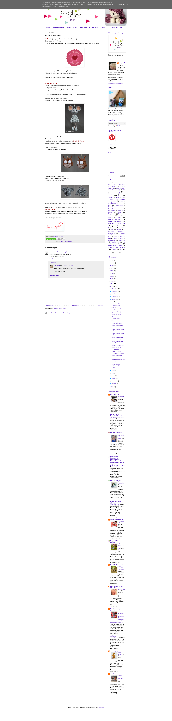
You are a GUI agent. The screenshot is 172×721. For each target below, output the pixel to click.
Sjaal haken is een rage (118, 320)
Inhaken (121, 194)
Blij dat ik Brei (114, 394)
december (115, 289)
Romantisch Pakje (117, 323)
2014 (111, 284)
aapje (121, 201)
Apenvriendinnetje (116, 312)
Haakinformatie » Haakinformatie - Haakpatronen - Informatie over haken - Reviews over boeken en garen (117, 460)
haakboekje (118, 226)
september (115, 296)
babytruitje (121, 210)
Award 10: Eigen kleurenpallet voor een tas (118, 366)
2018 (111, 273)
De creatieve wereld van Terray (116, 587)
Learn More (121, 4)
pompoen (114, 244)
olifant (121, 238)
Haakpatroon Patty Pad (117, 465)
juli (113, 302)
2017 (111, 276)
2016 (111, 278)
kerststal (123, 233)
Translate (121, 126)
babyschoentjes (112, 208)
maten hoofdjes (118, 236)
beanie (110, 212)
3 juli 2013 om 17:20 (69, 252)
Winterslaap (121, 396)
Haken (62, 241)
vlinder (110, 252)
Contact (103, 27)
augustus (114, 299)
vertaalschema (119, 251)
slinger (114, 249)
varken (110, 251)
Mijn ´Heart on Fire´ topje (121, 437)
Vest (117, 199)
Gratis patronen (58, 27)
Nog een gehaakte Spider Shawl (117, 317)
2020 (112, 268)
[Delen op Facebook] (62, 239)
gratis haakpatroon (115, 221)
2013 (111, 286)
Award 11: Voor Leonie (118, 362)
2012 (111, 387)
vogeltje (116, 253)
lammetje (120, 235)
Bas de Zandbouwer (120, 188)
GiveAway (115, 192)
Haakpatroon (112, 194)
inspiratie (111, 233)
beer (119, 212)
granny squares (114, 219)
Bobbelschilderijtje (115, 190)
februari (114, 381)
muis (109, 238)
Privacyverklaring (115, 27)
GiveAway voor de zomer (118, 359)
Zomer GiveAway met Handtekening (118, 338)
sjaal (110, 247)
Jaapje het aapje (116, 314)
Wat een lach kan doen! (118, 345)
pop (121, 244)
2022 (112, 263)
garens (119, 217)
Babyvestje (114, 186)
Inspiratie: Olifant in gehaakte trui (117, 304)
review (121, 245)
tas (121, 249)
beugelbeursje (112, 214)
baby (109, 205)
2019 (111, 271)
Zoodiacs (113, 201)
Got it (129, 4)
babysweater (111, 210)
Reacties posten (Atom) (60, 308)
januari (114, 383)
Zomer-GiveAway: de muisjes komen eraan (118, 352)
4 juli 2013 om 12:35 (68, 265)
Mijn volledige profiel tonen (115, 83)
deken (110, 216)
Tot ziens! (113, 637)
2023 (112, 260)
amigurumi (113, 203)
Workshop (122, 199)
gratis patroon (116, 223)
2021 (111, 265)
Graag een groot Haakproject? (116, 348)
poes (124, 242)
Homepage (75, 305)
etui (119, 215)
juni (113, 370)
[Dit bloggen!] (59, 239)
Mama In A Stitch (115, 501)
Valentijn (110, 199)
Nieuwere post (50, 305)
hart (112, 229)
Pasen (120, 196)
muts (115, 238)
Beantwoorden (53, 258)
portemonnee (112, 245)
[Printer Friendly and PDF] (51, 239)
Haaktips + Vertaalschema (89, 27)
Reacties (53, 262)
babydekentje (119, 205)
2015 (111, 281)
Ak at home (113, 674)
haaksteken (122, 228)
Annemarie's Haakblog (117, 519)
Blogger (101, 707)
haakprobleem (112, 227)
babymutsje (120, 207)
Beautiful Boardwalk (116, 565)
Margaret (57, 265)
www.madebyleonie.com (56, 252)
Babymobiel (122, 184)
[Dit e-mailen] (57, 239)
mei (113, 373)
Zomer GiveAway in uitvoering (117, 356)
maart (114, 378)
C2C (124, 189)
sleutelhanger (68, 241)
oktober (114, 294)
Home (47, 27)
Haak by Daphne (115, 480)
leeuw (109, 236)
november (115, 291)
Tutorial (117, 197)
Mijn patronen (72, 27)
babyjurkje (111, 207)
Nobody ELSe (114, 414)
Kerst (110, 196)
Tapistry (110, 197)
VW (123, 197)
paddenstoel (115, 242)
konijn (113, 235)
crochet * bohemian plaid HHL (121, 677)
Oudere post (100, 305)
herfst (119, 229)
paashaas (122, 240)
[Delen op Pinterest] (64, 239)
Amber (110, 183)
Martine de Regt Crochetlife (115, 609)
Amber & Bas (117, 183)
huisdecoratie (120, 231)
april (113, 376)
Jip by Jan (113, 636)
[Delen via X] (61, 239)
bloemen (120, 214)
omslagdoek (111, 240)
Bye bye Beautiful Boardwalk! (121, 568)
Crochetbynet (114, 651)
